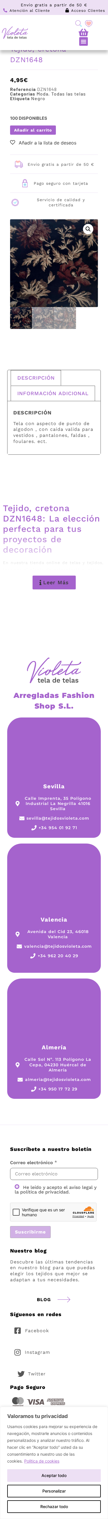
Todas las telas (68, 93)
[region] (54, 1463)
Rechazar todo (54, 1506)
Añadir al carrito (33, 130)
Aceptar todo (54, 1475)
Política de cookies (41, 1461)
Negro (38, 98)
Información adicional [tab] (53, 393)
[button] (83, 41)
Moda (42, 93)
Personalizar (54, 1490)
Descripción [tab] (36, 378)
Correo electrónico (31, 1162)
